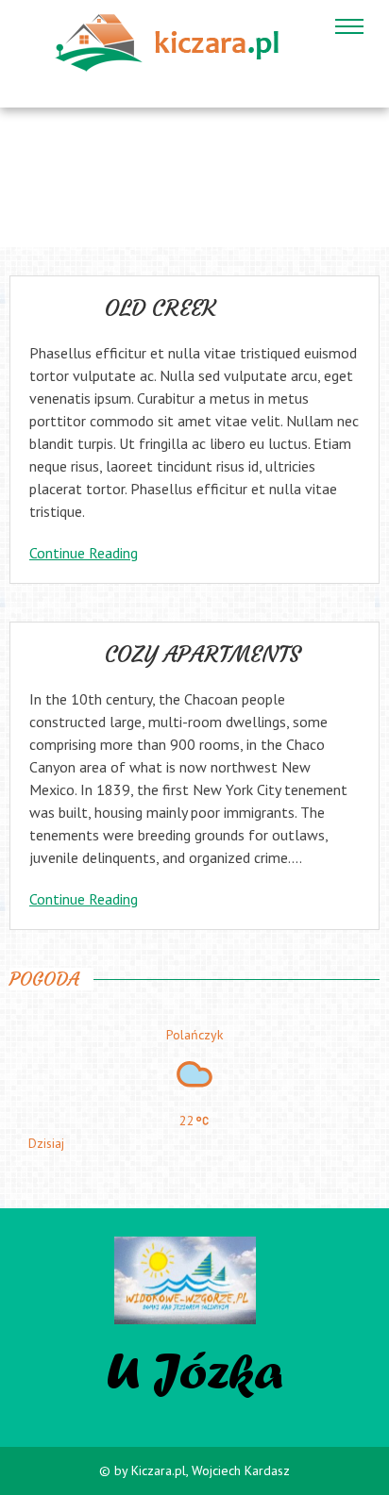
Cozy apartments (202, 654)
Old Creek (160, 308)
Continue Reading (83, 552)
